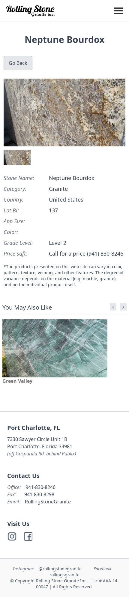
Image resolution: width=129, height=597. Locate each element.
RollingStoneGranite (48, 501)
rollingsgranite (65, 575)
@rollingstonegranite (61, 569)
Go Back (18, 63)
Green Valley (17, 381)
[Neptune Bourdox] (64, 112)
